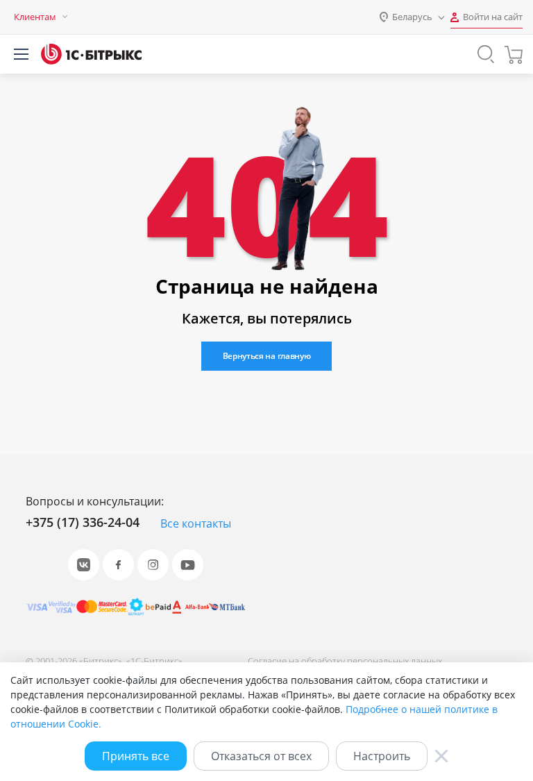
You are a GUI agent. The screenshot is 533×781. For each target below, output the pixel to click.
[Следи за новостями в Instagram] (153, 564)
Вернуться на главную (267, 356)
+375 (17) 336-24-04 (82, 522)
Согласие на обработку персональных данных (345, 661)
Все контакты (195, 523)
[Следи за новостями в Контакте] (83, 564)
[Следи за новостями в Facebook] (118, 564)
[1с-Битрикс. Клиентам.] (91, 54)
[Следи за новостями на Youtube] (187, 564)
